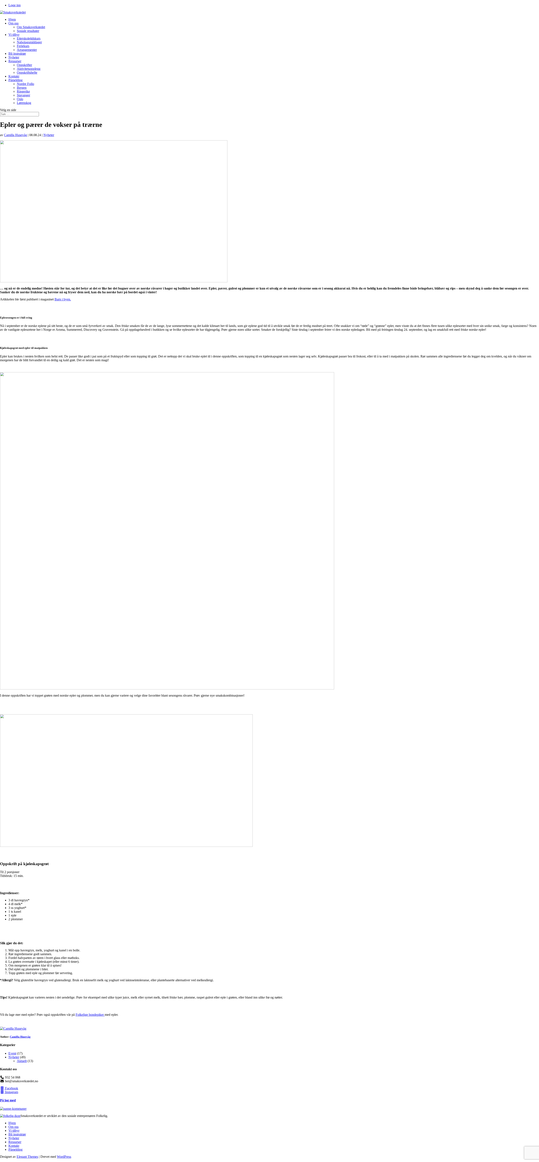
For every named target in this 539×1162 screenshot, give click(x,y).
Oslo (20, 99)
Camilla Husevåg (15, 135)
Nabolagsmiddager (29, 42)
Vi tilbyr (13, 34)
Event (12, 1053)
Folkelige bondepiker (90, 1014)
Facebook (11, 1088)
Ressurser (14, 61)
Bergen (22, 87)
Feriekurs (23, 46)
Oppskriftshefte (27, 72)
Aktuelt (22, 1061)
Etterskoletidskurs (28, 38)
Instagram (11, 1092)
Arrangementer (27, 50)
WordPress (64, 1156)
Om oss (13, 23)
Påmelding (15, 80)
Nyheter (13, 57)
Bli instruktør (17, 53)
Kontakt (13, 76)
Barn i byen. (63, 299)
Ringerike (23, 91)
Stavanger (23, 95)
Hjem (12, 19)
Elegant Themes (27, 1156)
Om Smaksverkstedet (31, 27)
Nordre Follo (25, 84)
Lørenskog (24, 103)
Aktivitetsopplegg (28, 68)
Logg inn (14, 5)
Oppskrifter (24, 65)
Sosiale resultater (28, 31)
